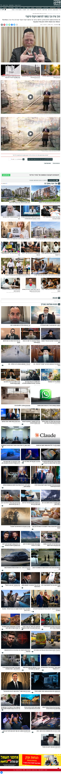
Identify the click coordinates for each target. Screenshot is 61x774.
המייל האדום (5, 5)
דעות (24, 7)
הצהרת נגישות (19, 770)
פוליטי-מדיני (45, 7)
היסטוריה (24, 9)
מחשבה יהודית (18, 9)
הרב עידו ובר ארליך (56, 163)
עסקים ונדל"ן (10, 7)
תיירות (16, 7)
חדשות (58, 7)
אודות (46, 770)
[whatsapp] (9, 25)
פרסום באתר (40, 770)
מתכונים (5, 7)
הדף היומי (50, 9)
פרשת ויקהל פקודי (47, 163)
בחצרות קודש (53, 7)
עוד (14, 770)
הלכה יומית (39, 9)
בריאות (28, 7)
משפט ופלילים (39, 7)
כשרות (13, 9)
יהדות (28, 9)
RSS (24, 770)
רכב (20, 7)
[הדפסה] (7, 25)
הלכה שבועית (33, 9)
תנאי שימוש (28, 770)
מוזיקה (32, 7)
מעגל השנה (44, 9)
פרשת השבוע (55, 9)
